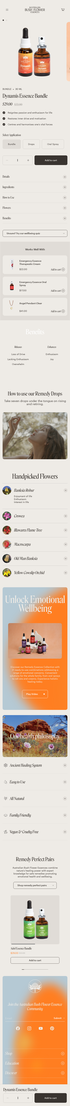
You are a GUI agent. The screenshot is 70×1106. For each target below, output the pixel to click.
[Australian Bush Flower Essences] (35, 10)
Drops (31, 144)
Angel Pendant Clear (30, 303)
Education (12, 1063)
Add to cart (51, 160)
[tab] (35, 490)
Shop (8, 1053)
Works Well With (35, 249)
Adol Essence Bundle (21, 948)
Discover (11, 1072)
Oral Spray (53, 144)
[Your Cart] (63, 10)
